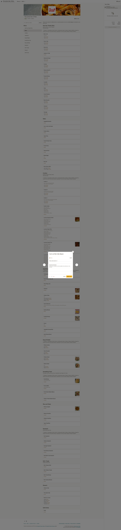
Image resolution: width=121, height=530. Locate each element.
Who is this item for (53, 260)
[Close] (73, 252)
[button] (44, 266)
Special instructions (52, 264)
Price (51, 257)
